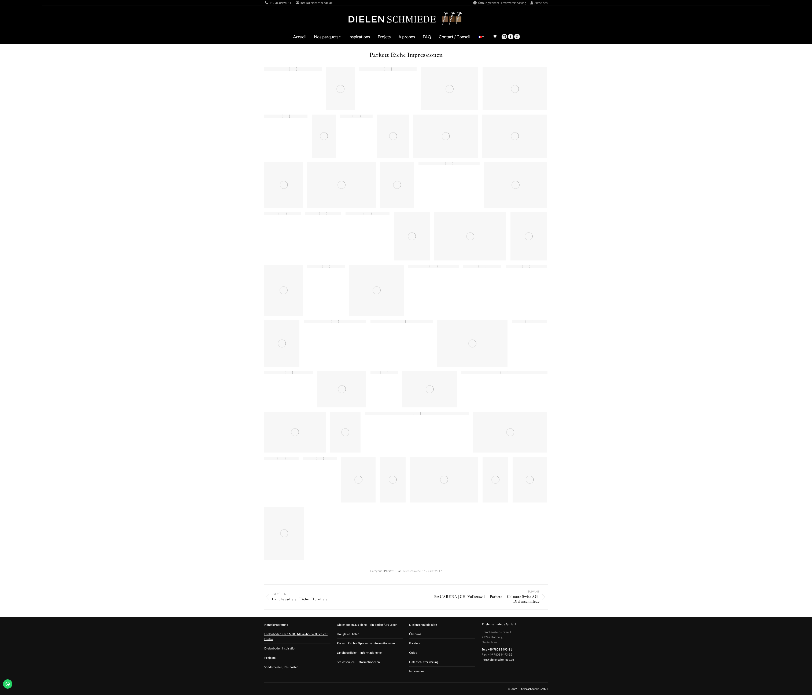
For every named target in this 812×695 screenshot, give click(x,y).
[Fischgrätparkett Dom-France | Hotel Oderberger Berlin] (283, 185)
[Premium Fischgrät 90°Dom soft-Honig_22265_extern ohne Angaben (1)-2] (340, 88)
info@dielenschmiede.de (316, 3)
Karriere (414, 643)
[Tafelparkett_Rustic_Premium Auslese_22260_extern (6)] (397, 185)
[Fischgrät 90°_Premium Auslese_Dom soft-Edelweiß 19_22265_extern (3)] (358, 480)
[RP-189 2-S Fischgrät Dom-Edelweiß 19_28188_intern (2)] (393, 136)
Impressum (416, 671)
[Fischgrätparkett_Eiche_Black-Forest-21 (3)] (388, 69)
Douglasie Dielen (348, 634)
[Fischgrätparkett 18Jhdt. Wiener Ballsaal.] (335, 321)
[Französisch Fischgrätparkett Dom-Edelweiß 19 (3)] (293, 69)
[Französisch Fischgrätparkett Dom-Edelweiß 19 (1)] (323, 213)
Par (409, 571)
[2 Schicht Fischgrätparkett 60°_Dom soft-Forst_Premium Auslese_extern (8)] (495, 480)
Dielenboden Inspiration (280, 648)
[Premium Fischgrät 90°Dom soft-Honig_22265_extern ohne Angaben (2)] (515, 88)
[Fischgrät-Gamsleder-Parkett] (341, 389)
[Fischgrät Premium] (515, 185)
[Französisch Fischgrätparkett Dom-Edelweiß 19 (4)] (529, 321)
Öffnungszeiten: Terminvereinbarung (502, 3)
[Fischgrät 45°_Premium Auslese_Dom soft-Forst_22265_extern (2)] (412, 236)
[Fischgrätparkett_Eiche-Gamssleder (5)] (356, 116)
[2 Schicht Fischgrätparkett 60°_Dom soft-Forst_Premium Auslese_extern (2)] (324, 136)
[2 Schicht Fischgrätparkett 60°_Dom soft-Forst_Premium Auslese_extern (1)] (393, 480)
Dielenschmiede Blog (423, 624)
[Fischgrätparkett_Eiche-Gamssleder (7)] (282, 213)
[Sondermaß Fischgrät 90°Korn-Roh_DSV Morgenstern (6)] (285, 116)
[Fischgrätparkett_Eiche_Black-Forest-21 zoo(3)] (504, 372)
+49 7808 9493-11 (280, 3)
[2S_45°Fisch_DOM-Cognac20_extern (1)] (528, 236)
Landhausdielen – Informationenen (360, 652)
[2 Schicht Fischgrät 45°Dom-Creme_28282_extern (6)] (284, 533)
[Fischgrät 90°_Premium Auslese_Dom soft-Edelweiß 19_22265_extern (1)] (281, 343)
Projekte (270, 657)
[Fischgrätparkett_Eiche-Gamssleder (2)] (288, 372)
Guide (413, 652)
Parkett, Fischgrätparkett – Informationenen (366, 643)
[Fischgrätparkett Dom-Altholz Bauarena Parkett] (470, 236)
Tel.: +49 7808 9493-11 (497, 649)
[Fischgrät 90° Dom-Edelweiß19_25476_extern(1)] (384, 372)
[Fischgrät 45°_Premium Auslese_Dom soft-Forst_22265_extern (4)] (283, 290)
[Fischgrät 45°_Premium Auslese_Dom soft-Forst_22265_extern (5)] (449, 88)
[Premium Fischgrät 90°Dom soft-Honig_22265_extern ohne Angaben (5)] (514, 136)
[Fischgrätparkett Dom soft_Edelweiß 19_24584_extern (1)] (320, 458)
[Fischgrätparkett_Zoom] (510, 432)
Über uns (415, 634)
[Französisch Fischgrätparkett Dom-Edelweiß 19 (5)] (281, 458)
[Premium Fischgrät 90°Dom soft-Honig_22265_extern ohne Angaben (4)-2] (341, 185)
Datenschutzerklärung (423, 662)
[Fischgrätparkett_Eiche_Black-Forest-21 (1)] (449, 163)
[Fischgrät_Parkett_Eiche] (417, 413)
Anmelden (541, 3)
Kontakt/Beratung (276, 624)
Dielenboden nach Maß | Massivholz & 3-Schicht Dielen (296, 636)
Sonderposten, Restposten (281, 667)
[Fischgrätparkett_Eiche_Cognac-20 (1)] (482, 266)
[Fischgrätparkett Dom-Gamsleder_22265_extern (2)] (429, 389)
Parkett (389, 571)
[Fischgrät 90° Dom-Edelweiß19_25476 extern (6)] (526, 266)
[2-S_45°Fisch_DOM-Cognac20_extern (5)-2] (345, 432)
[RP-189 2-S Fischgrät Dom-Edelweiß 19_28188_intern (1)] (530, 480)
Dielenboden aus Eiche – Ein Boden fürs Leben (367, 624)
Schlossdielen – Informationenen (358, 662)
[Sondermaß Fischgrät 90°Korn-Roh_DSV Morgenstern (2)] (433, 266)
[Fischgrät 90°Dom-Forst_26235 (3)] (444, 480)
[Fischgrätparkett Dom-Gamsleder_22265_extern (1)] (295, 432)
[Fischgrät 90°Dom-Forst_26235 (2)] (445, 136)
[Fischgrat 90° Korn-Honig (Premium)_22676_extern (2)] (326, 266)
